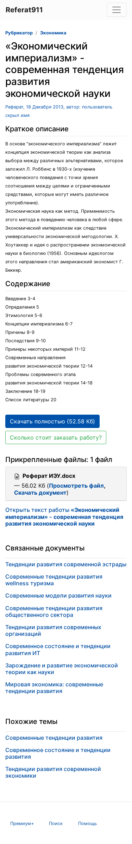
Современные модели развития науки (58, 595)
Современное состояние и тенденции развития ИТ (58, 649)
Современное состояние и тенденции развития (58, 753)
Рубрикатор (19, 32)
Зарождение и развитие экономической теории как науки (61, 668)
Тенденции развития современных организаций (53, 630)
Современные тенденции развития (53, 737)
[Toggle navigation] (116, 10)
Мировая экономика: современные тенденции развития (54, 687)
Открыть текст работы (64, 516)
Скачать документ (40, 492)
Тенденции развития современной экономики (53, 772)
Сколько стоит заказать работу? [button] (56, 437)
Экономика (53, 32)
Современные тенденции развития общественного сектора (53, 611)
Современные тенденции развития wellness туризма (53, 580)
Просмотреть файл (76, 485)
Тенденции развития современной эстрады (65, 564)
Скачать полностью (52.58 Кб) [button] (52, 421)
